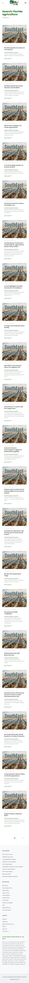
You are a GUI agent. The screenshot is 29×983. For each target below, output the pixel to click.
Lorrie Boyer (5, 900)
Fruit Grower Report (7, 871)
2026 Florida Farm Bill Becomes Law (11, 654)
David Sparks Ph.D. (7, 888)
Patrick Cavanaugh (7, 902)
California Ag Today (7, 857)
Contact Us (5, 931)
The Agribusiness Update (9, 859)
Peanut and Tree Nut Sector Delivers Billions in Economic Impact (14, 491)
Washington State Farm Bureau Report (12, 866)
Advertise (4, 921)
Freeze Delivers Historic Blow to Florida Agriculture (14, 775)
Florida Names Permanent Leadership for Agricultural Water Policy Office (14, 244)
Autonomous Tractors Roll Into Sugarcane (13, 407)
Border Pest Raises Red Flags (12, 575)
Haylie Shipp (5, 890)
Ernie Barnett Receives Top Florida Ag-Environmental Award (14, 532)
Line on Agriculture (7, 864)
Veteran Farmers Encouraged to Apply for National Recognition (13, 449)
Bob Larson (5, 885)
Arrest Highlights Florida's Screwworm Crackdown (13, 287)
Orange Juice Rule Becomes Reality (14, 326)
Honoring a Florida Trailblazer (10, 613)
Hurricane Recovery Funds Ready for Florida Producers (14, 735)
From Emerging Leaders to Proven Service (13, 166)
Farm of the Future (7, 854)
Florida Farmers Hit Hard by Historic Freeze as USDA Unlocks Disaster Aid (14, 694)
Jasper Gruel (5, 893)
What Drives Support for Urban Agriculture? (13, 126)
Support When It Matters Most (13, 814)
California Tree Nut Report (9, 862)
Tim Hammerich (6, 910)
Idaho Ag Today (6, 874)
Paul (3, 905)
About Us (4, 929)
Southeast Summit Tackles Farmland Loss (14, 204)
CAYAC (4, 926)
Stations (4, 919)
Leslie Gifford (5, 898)
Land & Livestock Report (8, 869)
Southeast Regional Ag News (10, 876)
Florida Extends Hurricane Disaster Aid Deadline (13, 87)
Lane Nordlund (6, 895)
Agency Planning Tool (8, 924)
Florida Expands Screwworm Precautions (14, 49)
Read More (7, 58)
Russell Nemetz (6, 907)
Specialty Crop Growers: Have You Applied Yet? (13, 366)
